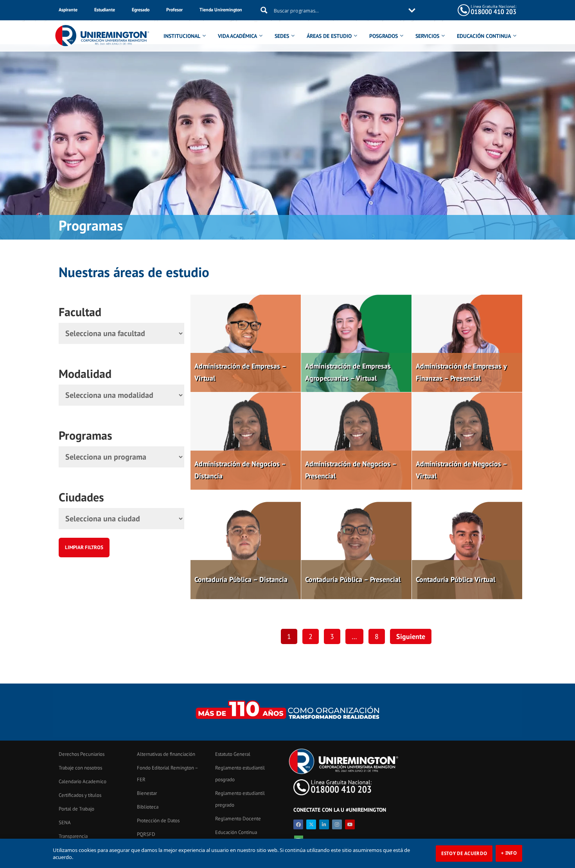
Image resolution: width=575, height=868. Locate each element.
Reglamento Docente (238, 818)
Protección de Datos (158, 820)
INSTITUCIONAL (182, 35)
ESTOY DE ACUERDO (464, 853)
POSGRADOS (383, 35)
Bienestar (147, 793)
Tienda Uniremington (220, 10)
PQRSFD (146, 834)
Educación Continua (236, 832)
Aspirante (68, 10)
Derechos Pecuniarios (81, 754)
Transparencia (73, 836)
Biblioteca (147, 807)
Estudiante (104, 10)
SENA (65, 822)
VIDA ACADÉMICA (237, 35)
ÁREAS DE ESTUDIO (329, 35)
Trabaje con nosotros (80, 767)
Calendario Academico (82, 781)
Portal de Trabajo (76, 808)
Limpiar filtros (84, 547)
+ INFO (509, 853)
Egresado (140, 10)
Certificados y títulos (80, 795)
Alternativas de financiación (166, 754)
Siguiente (410, 636)
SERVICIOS (427, 35)
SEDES (282, 35)
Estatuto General (232, 754)
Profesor (174, 10)
